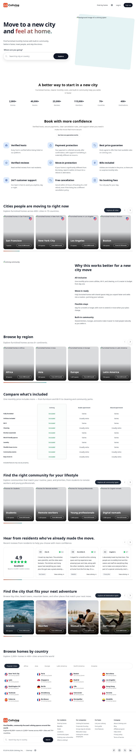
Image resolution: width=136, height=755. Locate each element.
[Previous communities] (124, 482)
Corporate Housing (82, 726)
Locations (60, 732)
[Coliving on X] (125, 750)
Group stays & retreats (83, 729)
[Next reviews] (130, 542)
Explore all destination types (108, 595)
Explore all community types (108, 482)
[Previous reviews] (124, 542)
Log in (118, 5)
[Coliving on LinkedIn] (130, 750)
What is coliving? (62, 740)
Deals (59, 729)
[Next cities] (130, 210)
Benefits (59, 726)
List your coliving (100, 723)
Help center (117, 732)
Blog (115, 726)
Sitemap (29, 750)
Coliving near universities (65, 737)
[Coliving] (11, 5)
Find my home (102, 5)
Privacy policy (118, 734)
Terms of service (119, 737)
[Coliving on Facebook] (114, 750)
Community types (63, 734)
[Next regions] (130, 341)
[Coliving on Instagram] (119, 750)
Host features (99, 729)
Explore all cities (112, 210)
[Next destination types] (130, 595)
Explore (61, 56)
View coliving (59, 574)
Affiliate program (119, 729)
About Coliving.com (120, 723)
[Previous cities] (124, 210)
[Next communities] (130, 482)
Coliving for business (82, 723)
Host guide (98, 726)
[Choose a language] (112, 5)
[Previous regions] (124, 341)
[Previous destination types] (124, 595)
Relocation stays (81, 732)
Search (48, 740)
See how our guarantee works (68, 135)
